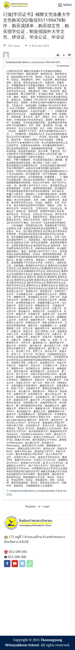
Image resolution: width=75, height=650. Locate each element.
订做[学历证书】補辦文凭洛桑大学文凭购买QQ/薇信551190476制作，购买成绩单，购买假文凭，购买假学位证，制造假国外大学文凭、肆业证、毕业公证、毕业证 (36, 26)
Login (46, 506)
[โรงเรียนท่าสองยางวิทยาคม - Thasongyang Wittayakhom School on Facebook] (7, 563)
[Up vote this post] (58, 55)
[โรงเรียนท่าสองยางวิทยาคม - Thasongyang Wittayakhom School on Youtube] (15, 563)
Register (30, 506)
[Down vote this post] (69, 55)
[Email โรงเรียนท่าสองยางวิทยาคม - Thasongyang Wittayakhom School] (22, 563)
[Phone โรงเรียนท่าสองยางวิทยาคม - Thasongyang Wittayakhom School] (30, 563)
